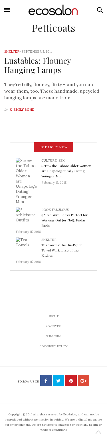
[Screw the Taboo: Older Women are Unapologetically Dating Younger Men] (28, 180)
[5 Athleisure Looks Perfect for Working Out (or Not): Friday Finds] (28, 216)
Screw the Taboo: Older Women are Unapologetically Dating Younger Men (66, 170)
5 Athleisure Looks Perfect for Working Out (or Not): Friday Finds (64, 220)
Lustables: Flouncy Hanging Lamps (37, 65)
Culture (49, 160)
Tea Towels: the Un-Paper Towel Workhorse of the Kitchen (61, 250)
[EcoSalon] (53, 10)
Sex (61, 160)
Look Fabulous (54, 210)
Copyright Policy (53, 346)
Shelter (11, 51)
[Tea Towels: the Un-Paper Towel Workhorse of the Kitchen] (28, 246)
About (53, 316)
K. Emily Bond (22, 110)
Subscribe (53, 336)
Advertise (53, 326)
